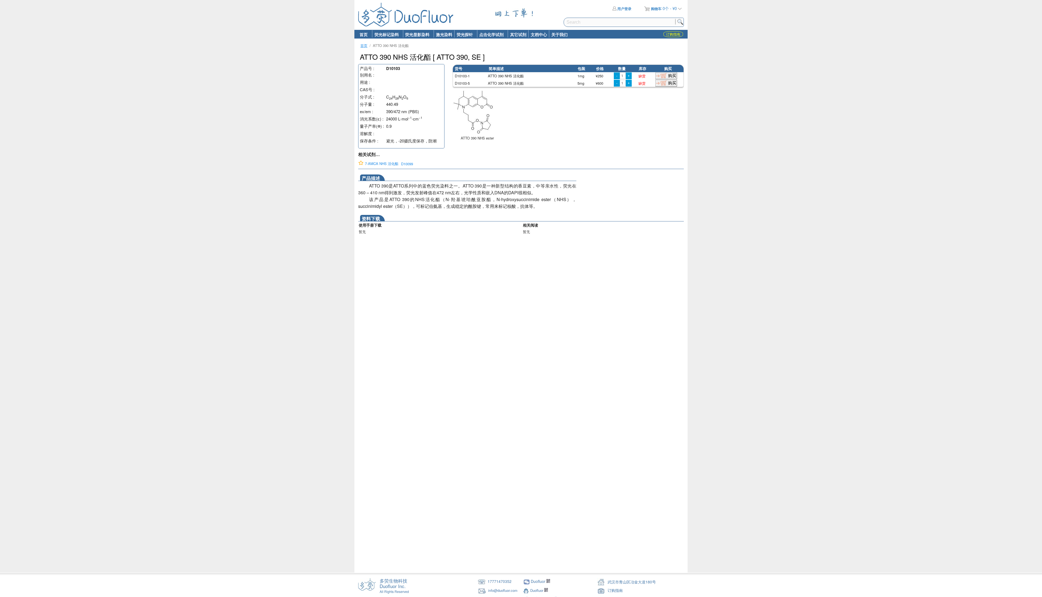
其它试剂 (518, 34)
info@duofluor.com (503, 590)
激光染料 (444, 34)
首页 (364, 34)
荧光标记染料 (385, 34)
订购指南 (615, 590)
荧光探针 (463, 34)
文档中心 (539, 34)
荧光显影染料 (416, 34)
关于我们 (559, 34)
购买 (672, 75)
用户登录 (624, 8)
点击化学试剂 (490, 34)
